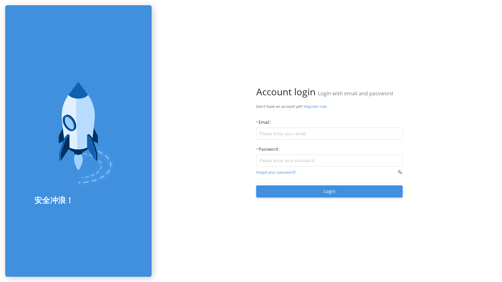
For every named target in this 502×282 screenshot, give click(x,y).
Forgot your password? (276, 172)
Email (264, 122)
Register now (315, 106)
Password (268, 149)
